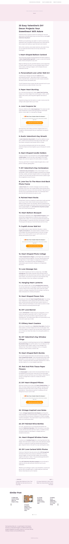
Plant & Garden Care (47, 2)
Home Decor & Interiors (34, 2)
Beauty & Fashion (57, 2)
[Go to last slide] (11, 505)
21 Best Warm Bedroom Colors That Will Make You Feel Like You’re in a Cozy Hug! (24, 482)
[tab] (32, 514)
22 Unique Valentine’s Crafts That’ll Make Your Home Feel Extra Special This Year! (45, 482)
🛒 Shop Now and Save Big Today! (34, 122)
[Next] (58, 505)
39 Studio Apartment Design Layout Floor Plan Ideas (28, 507)
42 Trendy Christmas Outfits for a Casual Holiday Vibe (41, 500)
